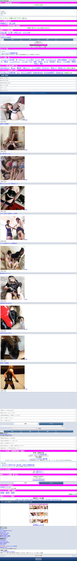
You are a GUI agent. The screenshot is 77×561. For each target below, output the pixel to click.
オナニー (22, 59)
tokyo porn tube (55, 499)
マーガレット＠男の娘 (8, 72)
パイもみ (25, 61)
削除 (5, 13)
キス (30, 61)
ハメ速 (10, 32)
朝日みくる (62, 68)
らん (18, 72)
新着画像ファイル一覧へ (6, 487)
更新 (30, 39)
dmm (60, 499)
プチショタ (2, 544)
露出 (41, 63)
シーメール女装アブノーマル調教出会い (8, 243)
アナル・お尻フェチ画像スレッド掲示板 (8, 213)
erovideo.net (37, 499)
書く (13, 431)
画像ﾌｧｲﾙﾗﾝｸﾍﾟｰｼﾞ (40, 471)
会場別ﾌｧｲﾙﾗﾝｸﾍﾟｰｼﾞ (40, 472)
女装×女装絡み (62, 59)
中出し (36, 63)
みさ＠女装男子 (49, 72)
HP (36, 558)
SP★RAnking (3, 539)
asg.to (23, 499)
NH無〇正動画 (3, 543)
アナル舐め (66, 61)
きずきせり (45, 68)
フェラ (37, 59)
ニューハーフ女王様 (7, 59)
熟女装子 (52, 61)
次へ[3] (51, 423)
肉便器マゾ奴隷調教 (4, 123)
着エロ (59, 61)
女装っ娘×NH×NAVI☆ (5, 542)
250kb (26, 209)
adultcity (31, 499)
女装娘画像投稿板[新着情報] (38, 480)
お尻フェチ (17, 32)
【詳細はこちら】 (38, 525)
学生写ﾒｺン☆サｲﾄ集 (4, 533)
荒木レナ (54, 68)
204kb (26, 149)
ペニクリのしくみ (4, 541)
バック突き (30, 59)
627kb (26, 329)
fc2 (20, 499)
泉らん (13, 68)
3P (17, 59)
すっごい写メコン (4, 537)
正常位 (40, 61)
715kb (26, 389)
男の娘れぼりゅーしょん (5, 273)
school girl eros (38, 72)
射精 (35, 61)
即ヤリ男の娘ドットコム (5, 153)
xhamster (42, 499)
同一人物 (12, 23)
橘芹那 (19, 68)
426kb (26, 239)
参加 (13, 39)
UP (41, 558)
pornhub (27, 499)
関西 (12, 493)
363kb (26, 179)
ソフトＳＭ (26, 32)
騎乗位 (74, 61)
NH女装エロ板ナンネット (5, 434)
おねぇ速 (3, 32)
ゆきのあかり (5, 68)
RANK (38, 558)
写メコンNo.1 (3, 531)
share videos (48, 499)
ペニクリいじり (51, 59)
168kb (26, 119)
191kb (26, 299)
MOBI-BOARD (38, 559)
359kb (26, 269)
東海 (7, 493)
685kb (26, 359)
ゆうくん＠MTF (26, 72)
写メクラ (2, 529)
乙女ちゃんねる (6, 37)
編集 (2, 13)
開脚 (42, 59)
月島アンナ (26, 68)
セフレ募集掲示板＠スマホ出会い (8, 551)
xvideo (17, 499)
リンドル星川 (36, 68)
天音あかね (59, 72)
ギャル (46, 61)
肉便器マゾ (4, 23)
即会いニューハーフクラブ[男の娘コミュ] (9, 183)
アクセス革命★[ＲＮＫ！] (6, 530)
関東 (2, 493)
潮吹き (6, 61)
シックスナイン (15, 61)
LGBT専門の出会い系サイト (6, 303)
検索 (47, 39)
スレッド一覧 (39, 555)
